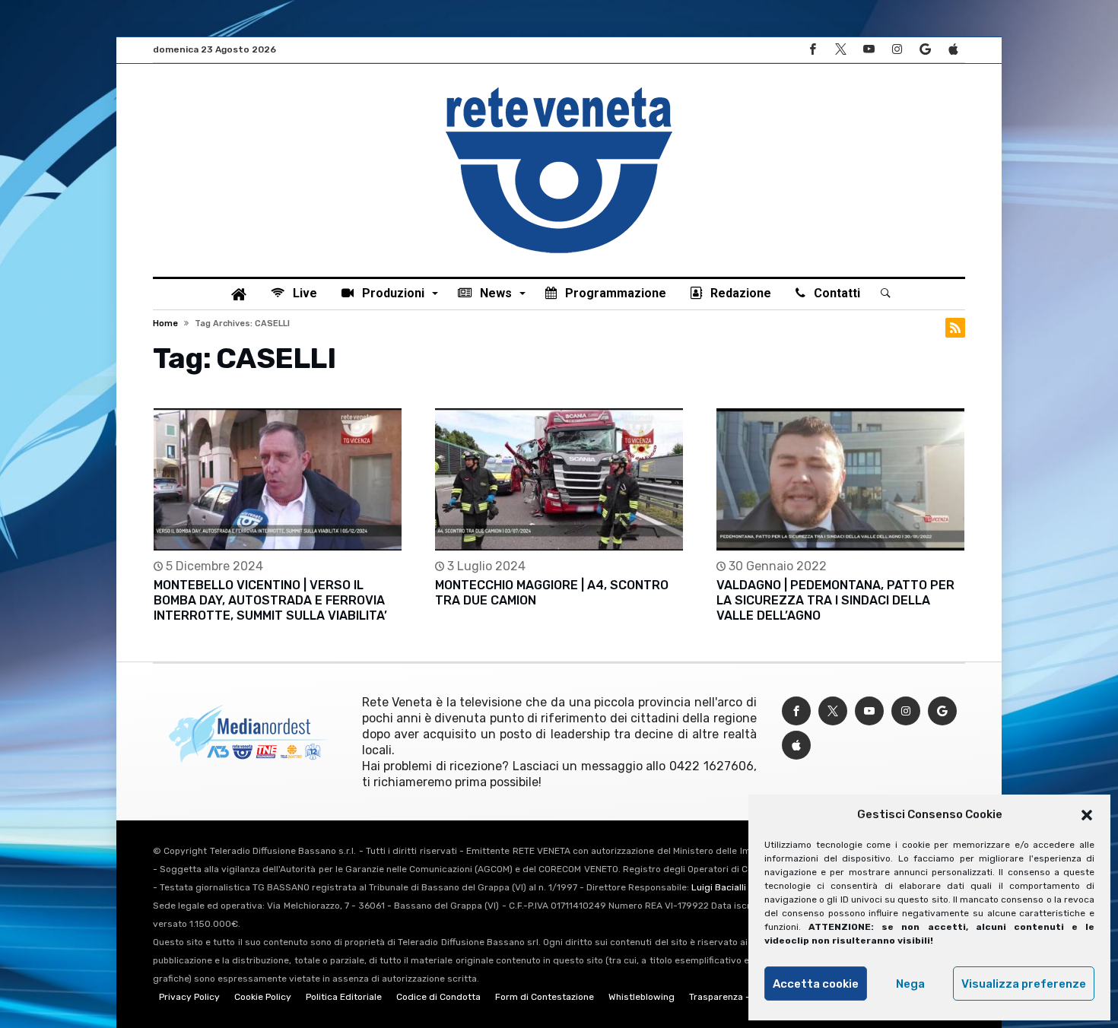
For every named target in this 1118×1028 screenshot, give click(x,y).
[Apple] (953, 49)
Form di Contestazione (544, 997)
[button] (1086, 815)
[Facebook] (812, 49)
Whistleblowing (641, 997)
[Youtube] (868, 49)
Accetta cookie (816, 984)
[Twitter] (840, 49)
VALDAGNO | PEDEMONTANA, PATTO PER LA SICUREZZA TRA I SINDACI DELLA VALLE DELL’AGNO (835, 600)
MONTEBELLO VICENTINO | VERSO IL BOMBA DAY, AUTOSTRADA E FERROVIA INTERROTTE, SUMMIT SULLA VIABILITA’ (270, 600)
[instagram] (897, 49)
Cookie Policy (262, 997)
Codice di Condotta (438, 997)
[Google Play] (925, 49)
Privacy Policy (189, 997)
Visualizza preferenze (1023, 984)
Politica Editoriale (344, 997)
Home (165, 323)
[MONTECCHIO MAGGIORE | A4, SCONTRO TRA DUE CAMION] (559, 479)
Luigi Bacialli (718, 887)
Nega (910, 984)
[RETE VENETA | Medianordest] (559, 87)
